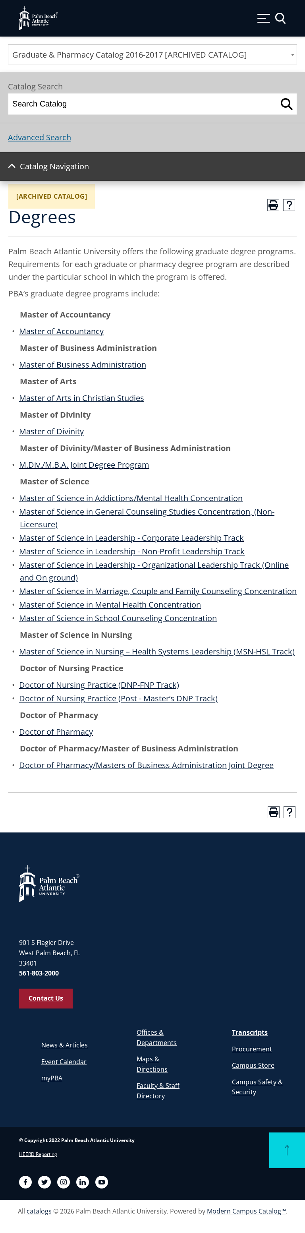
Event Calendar (64, 1061)
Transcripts (250, 1032)
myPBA (51, 1078)
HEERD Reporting (38, 1154)
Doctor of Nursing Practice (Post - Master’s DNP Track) (118, 698)
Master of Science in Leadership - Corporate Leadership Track (131, 537)
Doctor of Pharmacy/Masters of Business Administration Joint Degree (146, 765)
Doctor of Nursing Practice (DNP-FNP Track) (99, 684)
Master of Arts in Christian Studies (81, 398)
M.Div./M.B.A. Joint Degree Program (84, 464)
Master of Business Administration (82, 364)
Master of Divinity (51, 431)
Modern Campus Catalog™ (246, 1211)
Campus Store (253, 1065)
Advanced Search (39, 137)
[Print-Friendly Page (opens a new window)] (273, 205)
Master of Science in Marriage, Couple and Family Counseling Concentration (158, 591)
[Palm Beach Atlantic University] (49, 883)
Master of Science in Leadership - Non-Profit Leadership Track (132, 551)
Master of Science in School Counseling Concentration (118, 618)
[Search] (286, 104)
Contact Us (46, 998)
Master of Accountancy (61, 331)
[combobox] (152, 54)
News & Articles (64, 1045)
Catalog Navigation (54, 166)
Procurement (252, 1049)
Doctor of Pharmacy (56, 731)
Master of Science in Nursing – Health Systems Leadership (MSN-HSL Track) (157, 651)
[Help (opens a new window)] (289, 205)
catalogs (39, 1211)
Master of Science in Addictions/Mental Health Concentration (131, 498)
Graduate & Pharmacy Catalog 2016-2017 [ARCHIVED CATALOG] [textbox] (129, 54)
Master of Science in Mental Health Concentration (110, 604)
